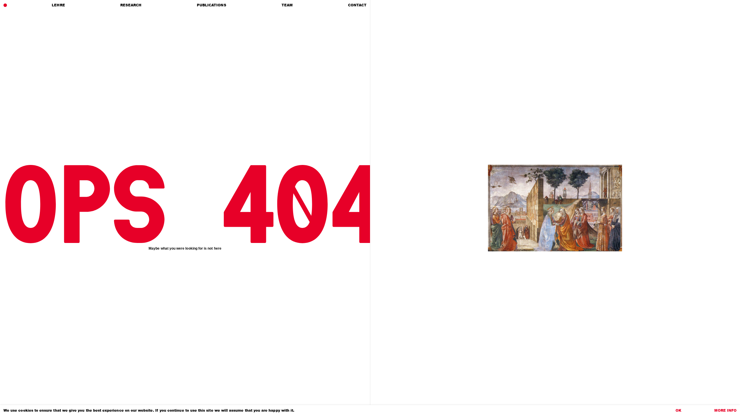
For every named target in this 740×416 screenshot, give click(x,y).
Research (130, 5)
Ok (678, 410)
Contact (357, 5)
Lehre (58, 5)
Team (287, 5)
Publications (211, 5)
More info (725, 410)
